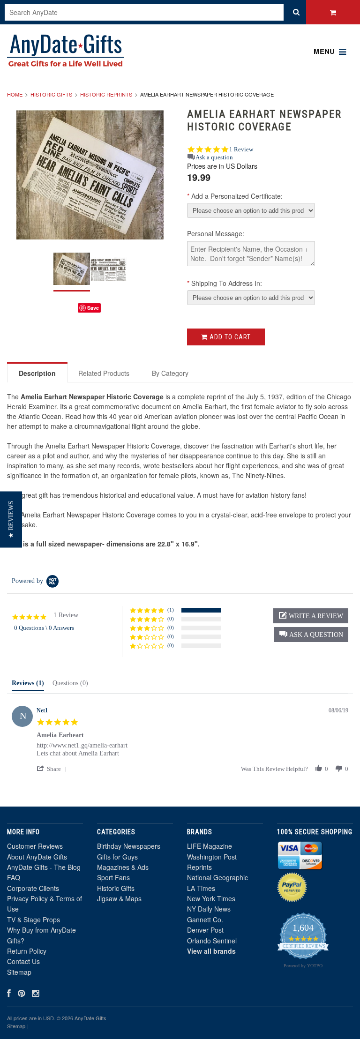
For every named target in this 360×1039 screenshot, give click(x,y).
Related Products (103, 373)
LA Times (201, 888)
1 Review (241, 149)
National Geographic (217, 877)
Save (93, 307)
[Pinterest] (21, 993)
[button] (311, 634)
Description (37, 373)
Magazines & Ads (123, 867)
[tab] (28, 685)
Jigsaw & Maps (119, 898)
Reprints (199, 867)
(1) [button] (170, 610)
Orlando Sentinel (212, 940)
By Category (170, 373)
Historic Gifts (51, 94)
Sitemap (19, 972)
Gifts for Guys (117, 856)
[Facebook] (9, 993)
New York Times (211, 898)
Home (14, 94)
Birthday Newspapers (128, 846)
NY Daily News (209, 908)
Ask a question (214, 157)
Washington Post (212, 856)
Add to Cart (229, 337)
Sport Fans (113, 877)
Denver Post (205, 929)
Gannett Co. (205, 919)
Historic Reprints (106, 94)
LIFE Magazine (209, 846)
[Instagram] (35, 993)
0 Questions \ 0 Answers (44, 627)
